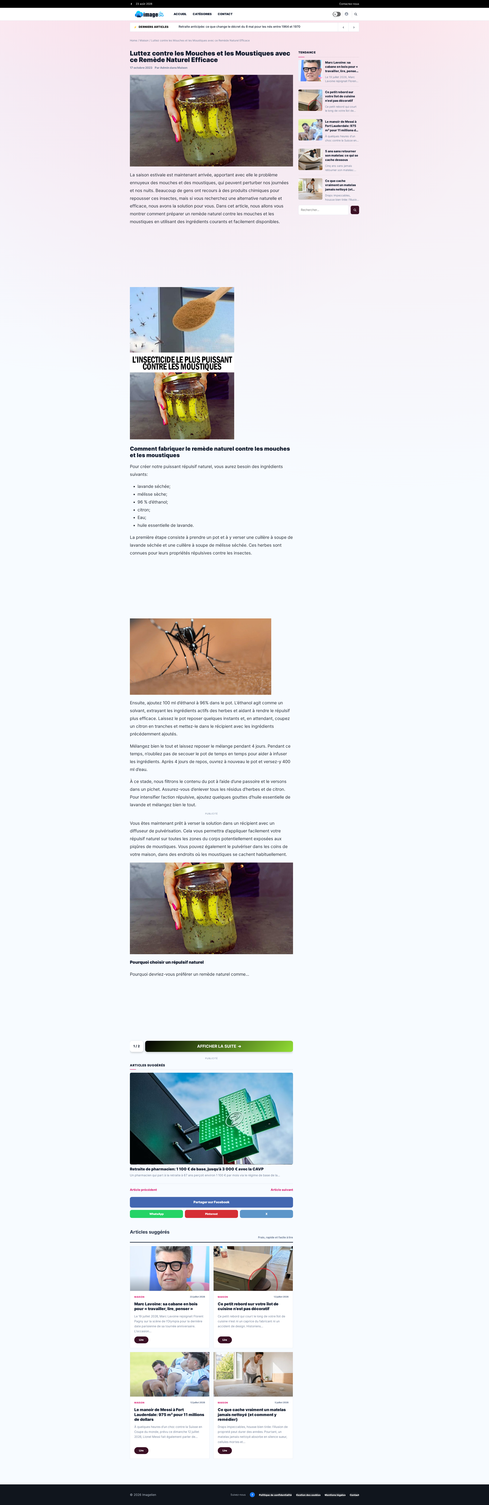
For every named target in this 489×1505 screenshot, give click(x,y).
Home (133, 40)
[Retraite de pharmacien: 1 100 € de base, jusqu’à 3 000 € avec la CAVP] (211, 1118)
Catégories (202, 14)
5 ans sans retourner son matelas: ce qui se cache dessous (341, 155)
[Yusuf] (346, 13)
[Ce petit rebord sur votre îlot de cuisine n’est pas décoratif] (253, 1268)
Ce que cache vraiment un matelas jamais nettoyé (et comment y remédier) (252, 1414)
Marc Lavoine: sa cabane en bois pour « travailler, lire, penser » (166, 1306)
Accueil (180, 14)
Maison (144, 40)
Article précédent (143, 1190)
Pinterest (211, 1213)
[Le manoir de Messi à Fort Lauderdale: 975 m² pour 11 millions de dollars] (169, 1374)
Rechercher (355, 210)
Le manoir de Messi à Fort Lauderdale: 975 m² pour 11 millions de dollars (169, 1414)
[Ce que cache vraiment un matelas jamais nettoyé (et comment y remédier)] (253, 1374)
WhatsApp (156, 1213)
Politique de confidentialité (275, 1495)
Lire (141, 1339)
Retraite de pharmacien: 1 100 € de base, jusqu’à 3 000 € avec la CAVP (197, 1169)
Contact (225, 14)
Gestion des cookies (308, 1495)
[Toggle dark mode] (337, 14)
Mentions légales (335, 1495)
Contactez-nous (349, 3)
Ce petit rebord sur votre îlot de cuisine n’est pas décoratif (248, 1306)
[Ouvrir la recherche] (355, 14)
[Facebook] (131, 3)
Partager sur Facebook (211, 1202)
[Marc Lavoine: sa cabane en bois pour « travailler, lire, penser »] (169, 1268)
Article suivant (282, 1190)
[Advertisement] (211, 256)
